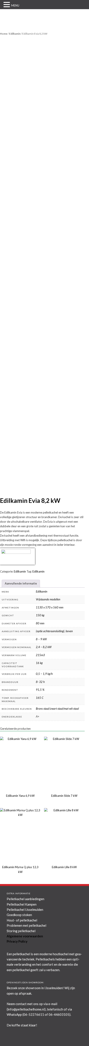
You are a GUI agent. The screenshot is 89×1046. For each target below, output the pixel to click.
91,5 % (40, 689)
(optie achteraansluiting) (50, 631)
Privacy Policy (17, 941)
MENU (15, 5)
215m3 (40, 655)
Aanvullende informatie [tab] (21, 583)
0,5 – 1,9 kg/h (44, 673)
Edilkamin (15, 33)
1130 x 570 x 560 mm (49, 607)
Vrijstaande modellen (48, 599)
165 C (39, 697)
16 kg (39, 663)
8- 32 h (40, 682)
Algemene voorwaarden (25, 936)
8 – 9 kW (41, 639)
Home (3, 33)
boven (69, 631)
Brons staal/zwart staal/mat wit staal (57, 708)
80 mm (40, 623)
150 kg (40, 615)
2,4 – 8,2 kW (43, 647)
